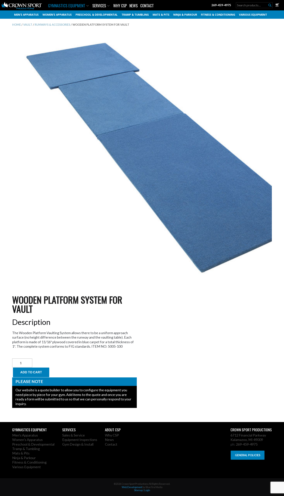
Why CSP (120, 5)
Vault (27, 24)
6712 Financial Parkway (248, 435)
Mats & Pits (161, 14)
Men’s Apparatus (26, 14)
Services (99, 5)
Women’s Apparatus (57, 14)
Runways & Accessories (52, 24)
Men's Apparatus (25, 435)
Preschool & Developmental (97, 14)
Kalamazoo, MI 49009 (246, 439)
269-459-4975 (221, 5)
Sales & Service (73, 435)
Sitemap (138, 490)
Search (270, 5)
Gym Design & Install (78, 444)
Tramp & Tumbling (135, 14)
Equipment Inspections (79, 439)
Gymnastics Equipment (66, 5)
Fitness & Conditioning (218, 14)
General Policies (247, 455)
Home (16, 24)
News (133, 5)
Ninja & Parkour (185, 14)
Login (147, 490)
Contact (147, 5)
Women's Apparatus (27, 439)
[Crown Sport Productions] (21, 8)
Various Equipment (253, 14)
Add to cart (31, 372)
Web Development (132, 487)
